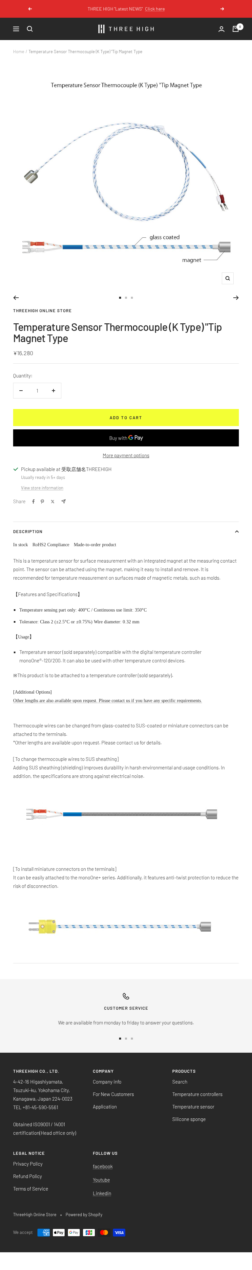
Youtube (101, 1180)
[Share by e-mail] (63, 501)
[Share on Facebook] (33, 501)
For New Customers (113, 1094)
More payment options (126, 455)
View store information (42, 487)
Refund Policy (27, 1176)
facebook (103, 1166)
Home (18, 51)
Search (179, 1082)
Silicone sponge (189, 1119)
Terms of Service (30, 1189)
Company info (107, 1082)
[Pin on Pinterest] (42, 501)
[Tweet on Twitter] (52, 501)
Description (28, 531)
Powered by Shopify (84, 1214)
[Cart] (235, 29)
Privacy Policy (28, 1164)
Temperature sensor (193, 1106)
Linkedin (102, 1193)
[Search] (30, 29)
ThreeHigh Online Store (42, 310)
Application (105, 1106)
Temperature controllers (197, 1094)
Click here (147, 8)
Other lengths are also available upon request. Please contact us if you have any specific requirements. (107, 700)
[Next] (236, 297)
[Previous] (16, 297)
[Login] (221, 29)
